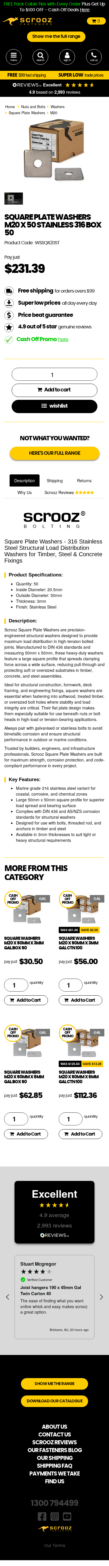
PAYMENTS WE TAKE (54, 1474)
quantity (36, 983)
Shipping (55, 480)
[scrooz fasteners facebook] (42, 1516)
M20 (53, 112)
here (63, 339)
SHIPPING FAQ (54, 1466)
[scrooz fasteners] (27, 21)
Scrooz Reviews (59, 492)
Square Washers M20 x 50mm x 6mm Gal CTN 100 (79, 1077)
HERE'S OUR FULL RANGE (54, 453)
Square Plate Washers (27, 112)
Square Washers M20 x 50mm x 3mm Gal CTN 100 (78, 943)
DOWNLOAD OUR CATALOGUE (54, 1401)
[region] (54, 1297)
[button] (8, 1297)
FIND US (54, 1481)
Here (85, 10)
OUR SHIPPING (54, 1458)
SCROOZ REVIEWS (54, 1442)
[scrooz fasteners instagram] (54, 1516)
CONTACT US (54, 1435)
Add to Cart (29, 1000)
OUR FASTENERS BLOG (55, 1450)
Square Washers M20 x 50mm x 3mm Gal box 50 (24, 943)
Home (10, 106)
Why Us (24, 492)
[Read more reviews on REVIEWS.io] (54, 1234)
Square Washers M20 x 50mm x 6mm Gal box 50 (24, 1077)
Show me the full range (56, 36)
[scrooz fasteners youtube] (67, 1516)
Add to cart (56, 390)
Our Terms (54, 1546)
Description (24, 480)
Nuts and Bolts (33, 106)
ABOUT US (54, 1427)
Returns (84, 480)
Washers (58, 106)
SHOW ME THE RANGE (54, 1384)
